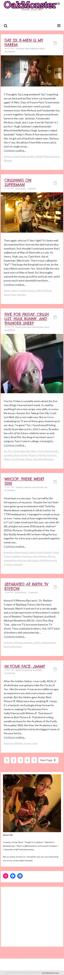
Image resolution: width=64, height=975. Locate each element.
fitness (8, 156)
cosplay (8, 455)
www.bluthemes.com (50, 973)
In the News (27, 670)
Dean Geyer (20, 455)
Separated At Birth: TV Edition (26, 586)
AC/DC (8, 451)
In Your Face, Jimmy (24, 666)
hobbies (16, 556)
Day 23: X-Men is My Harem (23, 42)
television (32, 560)
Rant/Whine (37, 670)
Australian (19, 451)
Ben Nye (31, 451)
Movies (42, 48)
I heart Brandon (38, 327)
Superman (9, 294)
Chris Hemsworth (47, 451)
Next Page (46, 760)
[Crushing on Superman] (32, 212)
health (30, 156)
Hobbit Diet (34, 48)
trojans (8, 564)
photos (22, 560)
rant (34, 743)
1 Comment (31, 188)
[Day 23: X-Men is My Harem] (32, 70)
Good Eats (19, 487)
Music (47, 327)
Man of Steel (44, 290)
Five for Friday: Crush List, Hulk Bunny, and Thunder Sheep (26, 319)
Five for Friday (20, 327)
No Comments (9, 51)
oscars (27, 743)
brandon (9, 552)
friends (42, 455)
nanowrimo (10, 560)
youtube (21, 294)
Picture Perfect (21, 592)
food (15, 156)
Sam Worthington (43, 459)
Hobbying (27, 487)
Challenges (20, 48)
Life (46, 487)
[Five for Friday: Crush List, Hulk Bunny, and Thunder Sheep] (32, 375)
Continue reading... (15, 150)
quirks (36, 642)
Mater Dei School (14, 459)
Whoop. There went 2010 (24, 481)
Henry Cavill (18, 290)
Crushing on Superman (17, 182)
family (32, 552)
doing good (21, 552)
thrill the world (47, 560)
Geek (27, 48)
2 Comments (33, 592)
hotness (54, 156)
